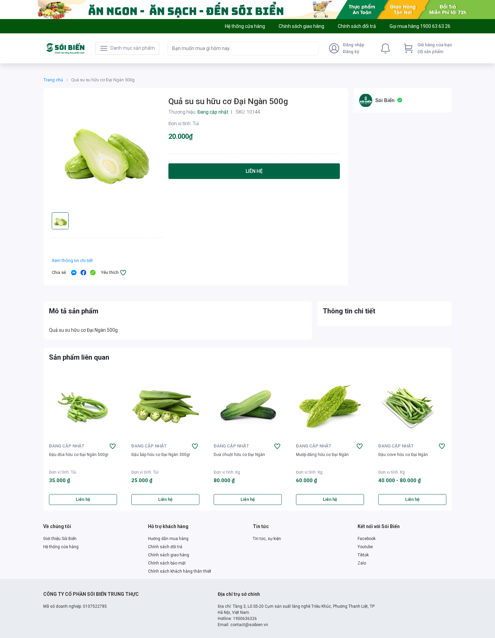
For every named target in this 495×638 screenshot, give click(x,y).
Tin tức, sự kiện (267, 538)
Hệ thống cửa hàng (61, 546)
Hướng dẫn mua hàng (168, 538)
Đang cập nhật (66, 445)
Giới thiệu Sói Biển (60, 538)
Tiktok (363, 555)
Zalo (362, 563)
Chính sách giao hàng (168, 555)
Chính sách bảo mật (167, 563)
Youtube (365, 546)
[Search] (312, 48)
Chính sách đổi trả (165, 546)
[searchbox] (237, 48)
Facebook (367, 538)
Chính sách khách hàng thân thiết (179, 571)
